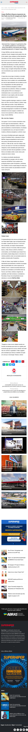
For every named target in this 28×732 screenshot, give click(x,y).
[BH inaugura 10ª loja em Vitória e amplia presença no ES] (14, 427)
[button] (14, 532)
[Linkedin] (15, 730)
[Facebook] (21, 730)
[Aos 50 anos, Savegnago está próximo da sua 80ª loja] (14, 408)
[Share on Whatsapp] (7, 364)
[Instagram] (18, 730)
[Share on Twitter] (19, 361)
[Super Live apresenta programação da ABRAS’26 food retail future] (5, 697)
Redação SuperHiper (11, 17)
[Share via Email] (13, 364)
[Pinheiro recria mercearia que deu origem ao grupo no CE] (14, 463)
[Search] (26, 2)
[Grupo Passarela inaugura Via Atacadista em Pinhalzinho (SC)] (14, 445)
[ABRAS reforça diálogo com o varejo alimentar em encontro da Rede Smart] (5, 715)
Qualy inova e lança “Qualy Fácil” (16, 572)
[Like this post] (13, 361)
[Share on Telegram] (10, 364)
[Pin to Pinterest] (23, 361)
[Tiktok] (27, 730)
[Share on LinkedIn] (4, 364)
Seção (6, 7)
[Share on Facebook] (16, 361)
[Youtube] (24, 730)
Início (2, 7)
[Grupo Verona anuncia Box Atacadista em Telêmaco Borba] (14, 481)
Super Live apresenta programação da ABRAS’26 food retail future (18, 697)
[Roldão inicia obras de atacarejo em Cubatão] (14, 500)
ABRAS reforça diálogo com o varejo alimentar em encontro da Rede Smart (18, 715)
